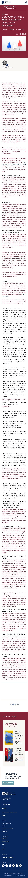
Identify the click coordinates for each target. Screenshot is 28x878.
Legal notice (12, 873)
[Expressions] (9, 7)
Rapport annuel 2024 (7, 828)
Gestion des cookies (8, 875)
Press (3, 849)
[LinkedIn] (25, 34)
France (12, 29)
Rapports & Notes (6, 823)
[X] (23, 34)
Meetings (4, 826)
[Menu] (26, 2)
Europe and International (9, 812)
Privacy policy (20, 873)
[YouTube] (3, 865)
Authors (4, 844)
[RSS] (10, 865)
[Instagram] (6, 865)
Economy (5, 29)
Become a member (8, 857)
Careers (4, 847)
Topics (4, 815)
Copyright (6, 873)
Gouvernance (5, 841)
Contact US (6, 804)
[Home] (6, 2)
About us (4, 838)
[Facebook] (20, 34)
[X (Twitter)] (17, 865)
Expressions (5, 831)
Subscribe (9, 783)
